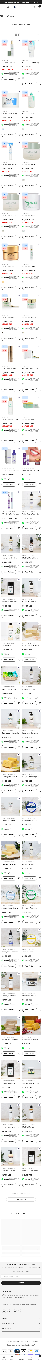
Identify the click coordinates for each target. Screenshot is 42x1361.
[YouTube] (15, 1311)
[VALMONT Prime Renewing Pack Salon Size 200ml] (31, 201)
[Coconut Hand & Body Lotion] (31, 587)
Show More (21, 1199)
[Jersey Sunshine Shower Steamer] (31, 937)
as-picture (23, 78)
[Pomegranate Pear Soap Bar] (31, 1025)
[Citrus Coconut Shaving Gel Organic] (31, 850)
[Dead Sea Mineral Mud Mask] (31, 981)
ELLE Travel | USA (8, 511)
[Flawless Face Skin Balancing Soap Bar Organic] (10, 850)
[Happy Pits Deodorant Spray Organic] (10, 937)
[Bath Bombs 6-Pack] (10, 675)
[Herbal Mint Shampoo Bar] (10, 1025)
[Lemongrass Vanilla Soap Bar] (10, 762)
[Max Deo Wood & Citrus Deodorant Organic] (10, 1069)
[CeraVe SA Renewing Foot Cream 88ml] (31, 48)
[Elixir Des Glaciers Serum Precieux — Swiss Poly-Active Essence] (10, 354)
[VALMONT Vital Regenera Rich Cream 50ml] (31, 150)
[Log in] (34, 7)
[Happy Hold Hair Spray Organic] (31, 675)
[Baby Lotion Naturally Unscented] (10, 719)
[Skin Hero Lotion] (10, 1156)
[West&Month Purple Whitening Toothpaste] (31, 456)
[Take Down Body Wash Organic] (10, 543)
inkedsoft (31, 1345)
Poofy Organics (28, 511)
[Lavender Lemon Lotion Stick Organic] (10, 806)
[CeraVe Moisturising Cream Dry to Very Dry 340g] (10, 99)
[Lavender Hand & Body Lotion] (31, 719)
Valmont (5, 60)
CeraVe (25, 60)
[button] (16, 34)
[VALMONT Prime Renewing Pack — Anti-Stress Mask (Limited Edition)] (31, 303)
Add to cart (9, 79)
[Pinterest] (9, 1311)
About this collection (21, 24)
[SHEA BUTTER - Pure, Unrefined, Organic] (31, 1069)
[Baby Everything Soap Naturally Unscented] (31, 762)
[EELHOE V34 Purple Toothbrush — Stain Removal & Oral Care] (10, 500)
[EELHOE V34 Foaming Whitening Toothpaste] (10, 456)
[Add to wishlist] (18, 79)
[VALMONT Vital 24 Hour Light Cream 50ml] (10, 201)
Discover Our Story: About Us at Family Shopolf (19, 1305)
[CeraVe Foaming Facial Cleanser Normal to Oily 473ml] (31, 99)
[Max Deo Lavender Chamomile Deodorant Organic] (31, 1156)
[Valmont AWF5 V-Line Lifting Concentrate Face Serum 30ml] (10, 48)
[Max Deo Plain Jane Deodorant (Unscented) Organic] (10, 587)
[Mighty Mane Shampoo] (31, 1112)
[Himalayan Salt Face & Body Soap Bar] (31, 631)
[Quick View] (18, 40)
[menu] (2, 7)
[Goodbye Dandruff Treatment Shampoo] (10, 981)
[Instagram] (4, 1311)
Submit (21, 1283)
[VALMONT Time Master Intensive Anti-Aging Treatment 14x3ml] (31, 252)
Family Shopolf (8, 468)
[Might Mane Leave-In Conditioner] (10, 1112)
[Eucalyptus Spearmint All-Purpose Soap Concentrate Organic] (10, 631)
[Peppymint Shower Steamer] (31, 806)
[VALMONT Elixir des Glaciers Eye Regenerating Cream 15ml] (10, 252)
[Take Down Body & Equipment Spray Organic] (31, 500)
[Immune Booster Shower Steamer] (31, 894)
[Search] (8, 7)
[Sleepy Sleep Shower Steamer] (10, 894)
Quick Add (9, 484)
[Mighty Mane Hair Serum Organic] (31, 543)
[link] (11, 1249)
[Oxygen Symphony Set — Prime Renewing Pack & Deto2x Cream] (31, 354)
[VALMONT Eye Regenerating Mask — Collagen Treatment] (31, 405)
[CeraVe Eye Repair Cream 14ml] (10, 150)
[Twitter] (20, 1311)
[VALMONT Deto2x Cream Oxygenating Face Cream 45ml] (10, 303)
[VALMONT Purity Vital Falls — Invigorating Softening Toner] (10, 405)
